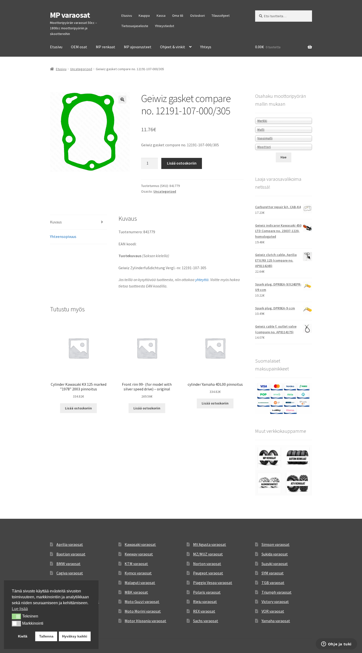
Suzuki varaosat (275, 563)
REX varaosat (204, 611)
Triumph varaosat (277, 592)
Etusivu (126, 15)
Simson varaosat (276, 544)
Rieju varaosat (205, 601)
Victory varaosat (275, 601)
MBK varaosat (136, 592)
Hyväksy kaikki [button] (74, 636)
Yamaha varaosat (276, 620)
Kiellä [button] (22, 636)
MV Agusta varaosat (209, 544)
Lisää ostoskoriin (182, 163)
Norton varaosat (207, 563)
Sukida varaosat (275, 554)
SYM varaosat (273, 572)
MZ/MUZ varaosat (208, 554)
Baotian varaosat (70, 554)
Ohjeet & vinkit (172, 46)
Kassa (161, 15)
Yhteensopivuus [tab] (63, 236)
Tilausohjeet (221, 15)
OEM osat (79, 46)
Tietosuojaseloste (134, 26)
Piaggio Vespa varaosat (212, 582)
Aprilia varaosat (69, 544)
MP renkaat (105, 46)
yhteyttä (202, 279)
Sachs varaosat (205, 620)
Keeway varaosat (139, 554)
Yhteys (205, 46)
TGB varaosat (273, 582)
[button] (122, 99)
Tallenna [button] (46, 636)
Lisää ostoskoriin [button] (78, 408)
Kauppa (144, 15)
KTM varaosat (136, 563)
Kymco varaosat (138, 572)
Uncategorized (81, 69)
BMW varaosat (68, 563)
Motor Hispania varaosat (145, 620)
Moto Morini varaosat (143, 611)
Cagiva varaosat (69, 572)
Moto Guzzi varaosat (142, 601)
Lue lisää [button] (20, 609)
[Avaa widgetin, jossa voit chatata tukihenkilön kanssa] (336, 644)
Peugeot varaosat (208, 572)
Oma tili (177, 15)
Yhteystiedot (164, 26)
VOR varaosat (273, 611)
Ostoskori (197, 15)
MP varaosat (70, 15)
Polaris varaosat (207, 592)
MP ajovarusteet (137, 46)
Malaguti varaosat (140, 582)
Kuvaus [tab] (56, 221)
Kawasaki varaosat (140, 544)
